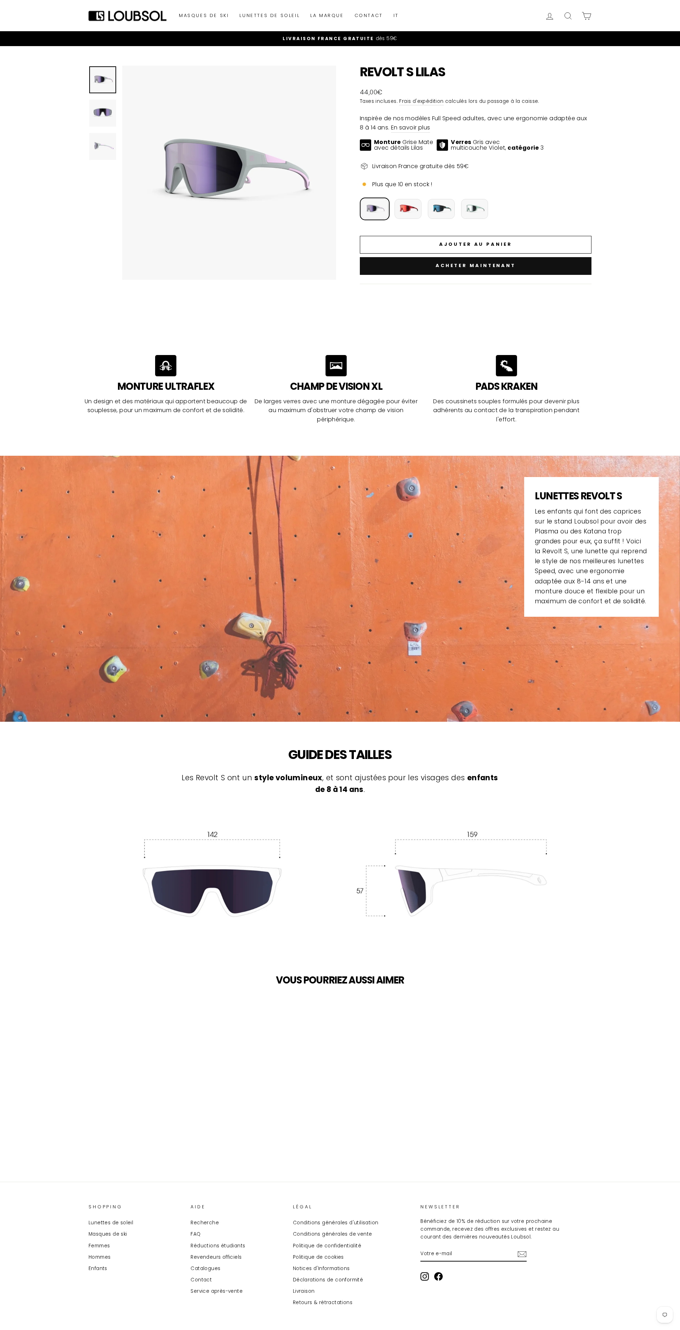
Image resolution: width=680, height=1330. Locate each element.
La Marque (327, 15)
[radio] (375, 209)
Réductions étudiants (218, 1245)
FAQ (195, 1234)
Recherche (205, 1222)
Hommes (99, 1257)
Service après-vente (217, 1291)
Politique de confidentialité (327, 1245)
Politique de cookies (318, 1257)
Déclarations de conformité (328, 1279)
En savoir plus (410, 127)
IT (396, 15)
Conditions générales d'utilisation (336, 1222)
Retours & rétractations (322, 1302)
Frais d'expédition (421, 101)
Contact (369, 15)
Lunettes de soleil (269, 15)
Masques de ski (204, 15)
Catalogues (205, 1268)
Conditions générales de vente (332, 1234)
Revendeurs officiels (216, 1257)
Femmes (99, 1245)
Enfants (98, 1268)
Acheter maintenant (476, 265)
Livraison (304, 1291)
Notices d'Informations (321, 1268)
